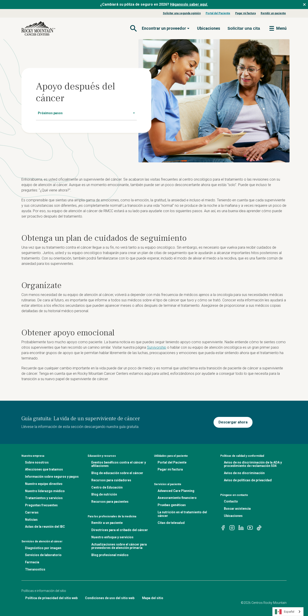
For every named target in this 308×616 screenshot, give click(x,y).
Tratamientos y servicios (44, 498)
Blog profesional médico (110, 555)
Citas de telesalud (171, 523)
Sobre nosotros (37, 462)
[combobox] (287, 611)
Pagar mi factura (245, 13)
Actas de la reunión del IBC (45, 526)
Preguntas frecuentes (41, 505)
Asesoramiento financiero (177, 498)
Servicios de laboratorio (43, 555)
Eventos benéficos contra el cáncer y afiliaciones (118, 464)
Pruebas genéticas (172, 505)
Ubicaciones (208, 28)
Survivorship (156, 347)
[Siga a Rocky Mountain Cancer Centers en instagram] (232, 527)
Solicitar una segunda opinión (182, 13)
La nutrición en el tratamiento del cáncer (182, 514)
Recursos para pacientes (110, 501)
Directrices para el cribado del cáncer (119, 530)
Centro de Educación (107, 487)
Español (289, 611)
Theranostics (35, 569)
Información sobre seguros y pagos (52, 476)
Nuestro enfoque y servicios (112, 537)
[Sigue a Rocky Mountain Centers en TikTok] (259, 527)
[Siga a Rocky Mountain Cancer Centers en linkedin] (241, 527)
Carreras (32, 512)
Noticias (31, 519)
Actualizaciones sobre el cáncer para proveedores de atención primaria (119, 546)
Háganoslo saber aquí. (189, 4)
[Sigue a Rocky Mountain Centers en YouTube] (250, 527)
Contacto (231, 501)
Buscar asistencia (237, 508)
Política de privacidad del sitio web (51, 598)
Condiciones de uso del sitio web (109, 598)
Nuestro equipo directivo (43, 484)
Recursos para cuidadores (111, 480)
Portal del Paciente (218, 13)
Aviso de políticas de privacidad (248, 480)
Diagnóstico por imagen (43, 548)
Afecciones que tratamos (44, 469)
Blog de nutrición (104, 494)
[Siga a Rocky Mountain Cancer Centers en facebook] (223, 527)
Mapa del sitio (152, 598)
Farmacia (32, 562)
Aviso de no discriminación (244, 473)
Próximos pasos (50, 113)
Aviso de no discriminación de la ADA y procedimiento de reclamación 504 (253, 464)
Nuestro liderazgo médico (45, 491)
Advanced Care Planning (176, 491)
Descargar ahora (233, 422)
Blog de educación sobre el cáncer (117, 473)
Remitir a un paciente (107, 523)
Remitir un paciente (273, 13)
